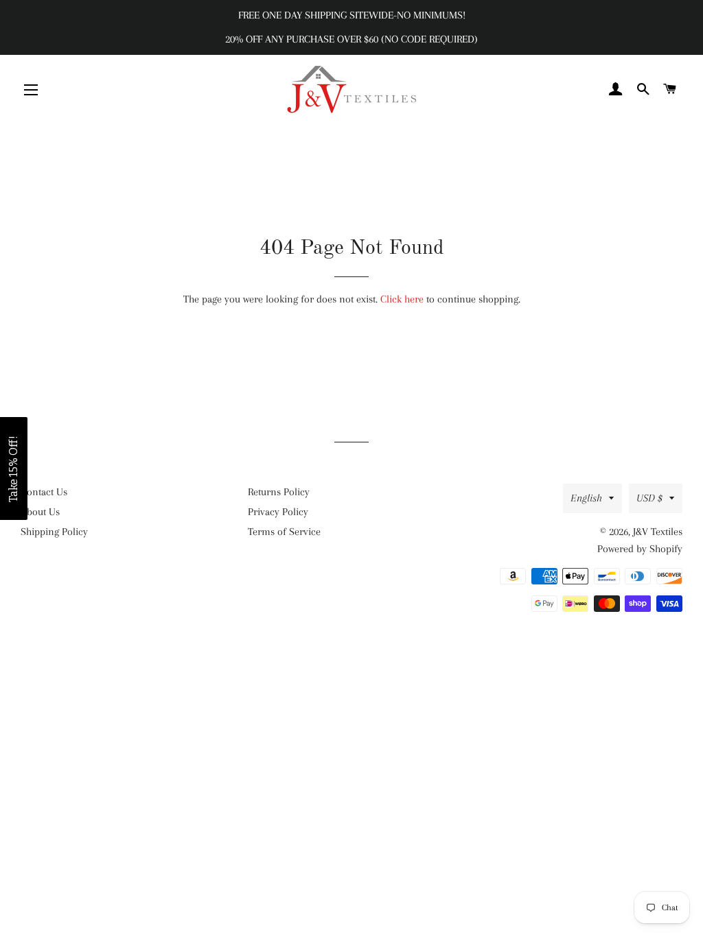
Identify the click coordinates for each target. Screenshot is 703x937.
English (586, 498)
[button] (13, 468)
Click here (402, 299)
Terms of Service (284, 531)
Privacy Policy (278, 512)
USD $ (649, 498)
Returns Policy (279, 492)
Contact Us (44, 492)
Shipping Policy (54, 531)
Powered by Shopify (639, 549)
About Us (40, 512)
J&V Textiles (657, 531)
